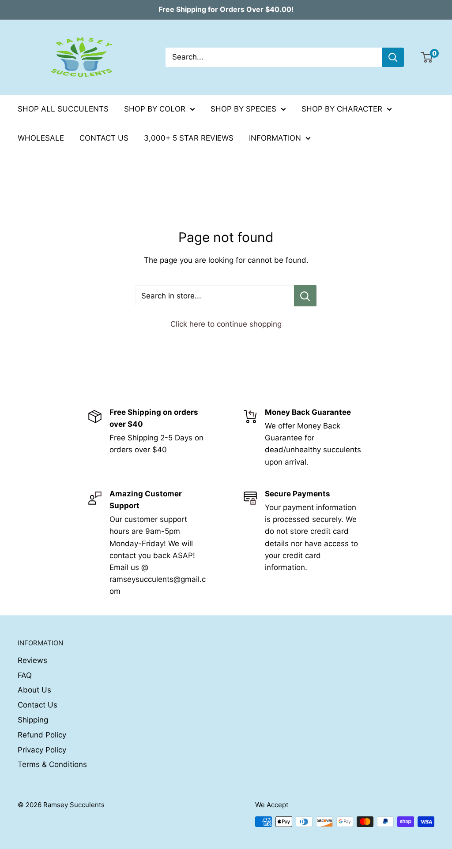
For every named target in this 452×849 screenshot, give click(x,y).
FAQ (25, 675)
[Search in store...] (305, 295)
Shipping (33, 719)
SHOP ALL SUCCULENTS (63, 108)
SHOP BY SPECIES (243, 108)
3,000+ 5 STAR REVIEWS (189, 138)
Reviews (32, 660)
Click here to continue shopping (226, 324)
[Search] (393, 57)
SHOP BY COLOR (154, 108)
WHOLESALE (41, 138)
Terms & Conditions (52, 764)
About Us (34, 689)
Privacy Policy (42, 749)
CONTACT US (103, 138)
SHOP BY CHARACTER (341, 108)
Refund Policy (42, 734)
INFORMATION (275, 138)
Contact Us (37, 704)
